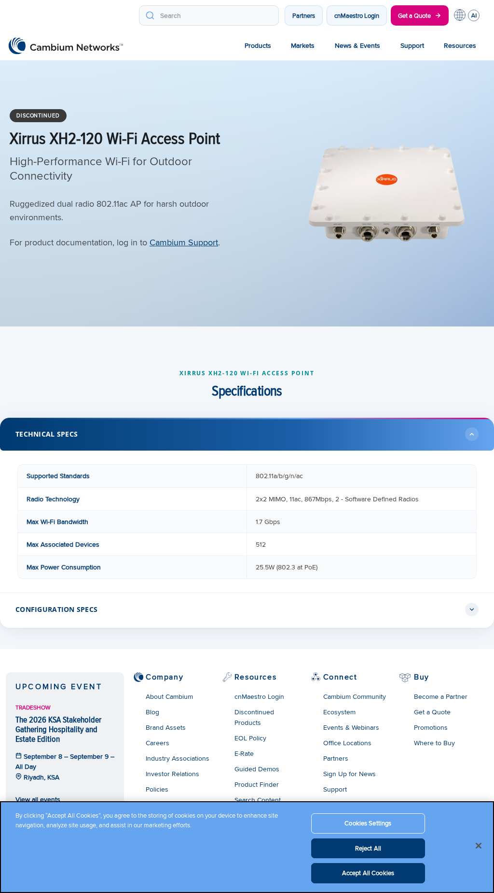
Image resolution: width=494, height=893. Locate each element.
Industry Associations (177, 758)
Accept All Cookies (368, 872)
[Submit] (149, 15)
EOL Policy (250, 738)
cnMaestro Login (356, 15)
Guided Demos (256, 769)
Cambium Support (184, 242)
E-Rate (244, 753)
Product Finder (256, 784)
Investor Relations (172, 774)
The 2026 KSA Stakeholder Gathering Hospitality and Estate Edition (58, 729)
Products (258, 45)
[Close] (478, 845)
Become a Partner (440, 696)
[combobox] (209, 15)
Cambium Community (354, 696)
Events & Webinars (351, 727)
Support (412, 45)
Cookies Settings (367, 823)
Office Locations (347, 743)
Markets (303, 45)
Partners (303, 15)
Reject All (368, 848)
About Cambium (169, 696)
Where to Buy (434, 743)
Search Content (257, 800)
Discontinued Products (254, 717)
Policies (157, 789)
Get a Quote (414, 15)
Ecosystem (339, 712)
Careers (157, 743)
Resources (460, 45)
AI (473, 15)
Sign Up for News (349, 774)
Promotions (431, 727)
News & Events (357, 45)
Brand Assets (166, 727)
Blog (152, 712)
